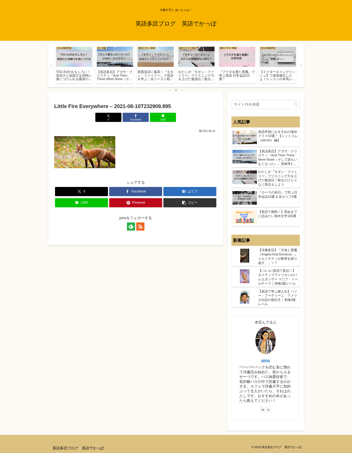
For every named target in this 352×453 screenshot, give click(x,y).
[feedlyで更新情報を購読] (131, 226)
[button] (189, 202)
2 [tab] (176, 90)
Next (301, 65)
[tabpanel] (74, 64)
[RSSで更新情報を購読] (140, 226)
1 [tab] (170, 90)
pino (265, 360)
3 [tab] (182, 90)
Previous (51, 65)
